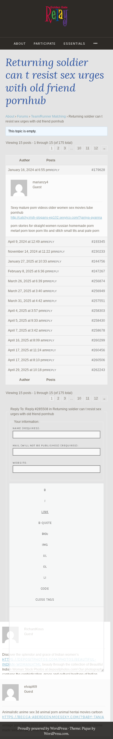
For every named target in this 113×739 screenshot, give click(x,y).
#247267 (98, 271)
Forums (22, 116)
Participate (45, 43)
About (20, 43)
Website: (20, 462)
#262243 (98, 370)
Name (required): (26, 428)
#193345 (98, 242)
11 (87, 148)
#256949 (98, 291)
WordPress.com (56, 733)
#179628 (98, 170)
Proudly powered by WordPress (42, 728)
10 (79, 148)
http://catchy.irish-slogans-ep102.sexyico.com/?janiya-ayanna (56, 217)
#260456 (98, 350)
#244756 (98, 261)
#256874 (98, 281)
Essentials (74, 43)
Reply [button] (55, 170)
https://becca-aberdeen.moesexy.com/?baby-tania (53, 717)
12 (96, 148)
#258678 (98, 330)
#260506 (98, 360)
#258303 (98, 311)
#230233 (98, 251)
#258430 (98, 321)
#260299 (98, 340)
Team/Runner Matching (48, 116)
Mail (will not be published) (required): (45, 445)
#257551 (98, 301)
